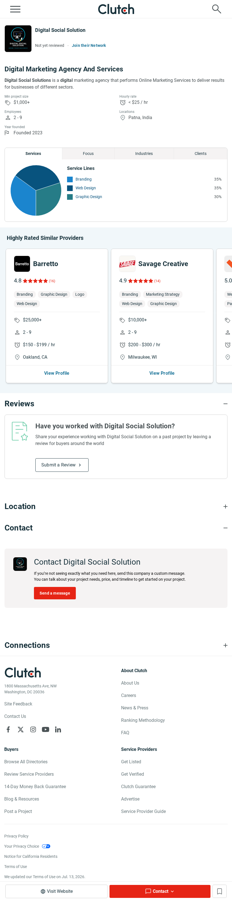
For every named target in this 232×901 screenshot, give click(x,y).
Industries (144, 153)
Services (33, 153)
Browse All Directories (26, 761)
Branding (84, 179)
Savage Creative (163, 264)
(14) (157, 281)
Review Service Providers (29, 774)
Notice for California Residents (30, 856)
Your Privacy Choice (21, 846)
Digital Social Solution (60, 30)
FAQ (125, 732)
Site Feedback (18, 704)
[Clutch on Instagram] (33, 729)
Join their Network (89, 45)
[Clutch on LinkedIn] (58, 729)
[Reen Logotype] (22, 264)
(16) (52, 281)
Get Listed (131, 761)
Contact (160, 891)
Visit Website (60, 891)
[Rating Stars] (35, 280)
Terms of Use (15, 866)
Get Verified (132, 774)
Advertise (130, 799)
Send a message (55, 593)
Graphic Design (89, 196)
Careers (128, 695)
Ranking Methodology (143, 720)
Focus (88, 153)
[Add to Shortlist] (219, 891)
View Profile (56, 373)
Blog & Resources (21, 799)
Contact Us (15, 716)
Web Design (86, 188)
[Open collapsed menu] (15, 9)
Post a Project (18, 811)
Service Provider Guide (143, 811)
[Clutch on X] (21, 729)
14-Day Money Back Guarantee (35, 786)
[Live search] (217, 9)
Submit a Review (58, 465)
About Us (130, 683)
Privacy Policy (16, 836)
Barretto (45, 264)
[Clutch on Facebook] (8, 729)
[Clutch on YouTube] (46, 729)
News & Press (134, 708)
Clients (201, 153)
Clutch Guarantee (138, 786)
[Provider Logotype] (18, 38)
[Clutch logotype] (116, 9)
